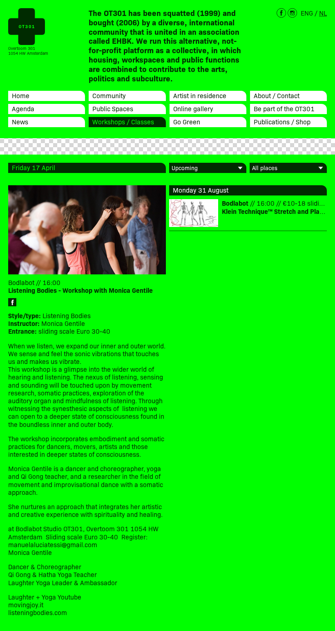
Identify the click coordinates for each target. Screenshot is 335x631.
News (20, 121)
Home (20, 95)
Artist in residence (199, 95)
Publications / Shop (282, 121)
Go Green (186, 121)
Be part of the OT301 (284, 108)
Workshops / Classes (123, 121)
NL (323, 12)
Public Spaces (112, 108)
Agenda (23, 108)
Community (109, 95)
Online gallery (193, 108)
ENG (307, 12)
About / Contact (276, 95)
